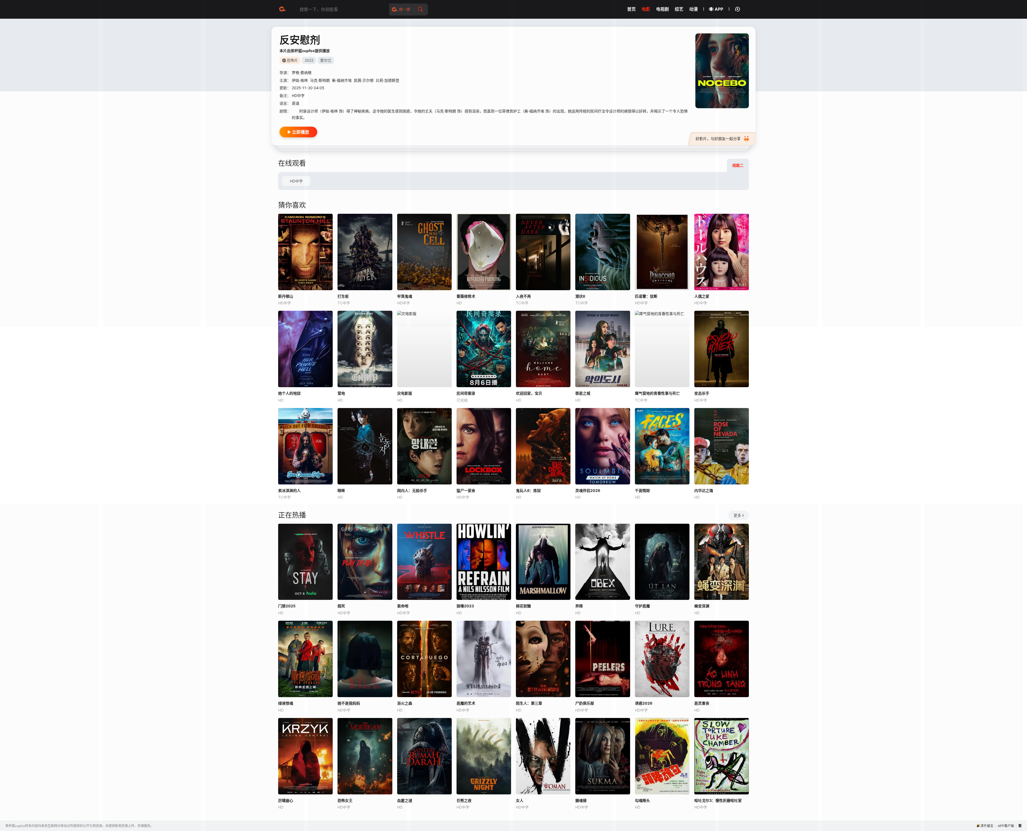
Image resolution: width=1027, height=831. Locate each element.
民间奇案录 (466, 393)
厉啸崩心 (285, 800)
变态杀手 (701, 393)
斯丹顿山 (285, 296)
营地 (341, 393)
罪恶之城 (582, 393)
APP (719, 9)
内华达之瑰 (703, 490)
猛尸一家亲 (466, 490)
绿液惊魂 (285, 703)
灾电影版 (404, 393)
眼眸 (341, 490)
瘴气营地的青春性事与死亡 (657, 393)
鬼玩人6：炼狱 (528, 490)
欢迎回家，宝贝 (529, 393)
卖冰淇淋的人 (289, 490)
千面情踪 (642, 490)
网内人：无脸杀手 (412, 490)
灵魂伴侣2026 (587, 490)
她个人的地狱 (289, 393)
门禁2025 (287, 606)
